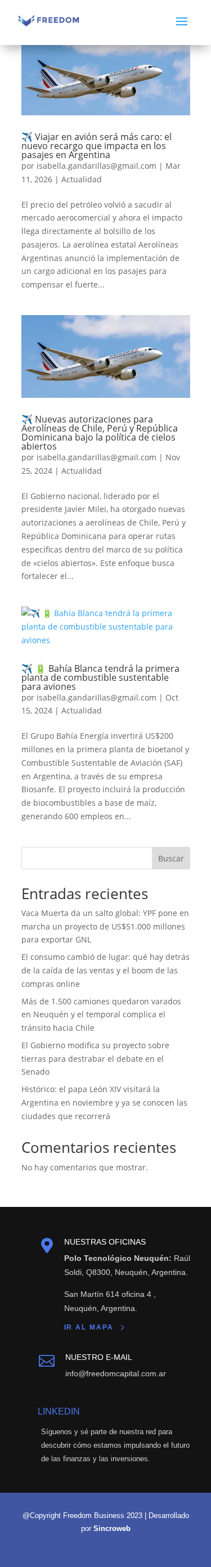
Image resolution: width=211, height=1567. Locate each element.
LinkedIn (59, 1411)
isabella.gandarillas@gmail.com (96, 165)
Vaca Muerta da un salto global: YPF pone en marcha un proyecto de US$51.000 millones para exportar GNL (105, 926)
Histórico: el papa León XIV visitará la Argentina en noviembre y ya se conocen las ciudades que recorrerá (104, 1102)
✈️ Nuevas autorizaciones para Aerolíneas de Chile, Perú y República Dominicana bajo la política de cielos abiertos (99, 432)
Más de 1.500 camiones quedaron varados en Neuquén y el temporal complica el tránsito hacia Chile (101, 1015)
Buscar (171, 858)
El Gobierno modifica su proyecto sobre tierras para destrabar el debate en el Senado (95, 1058)
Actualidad (81, 179)
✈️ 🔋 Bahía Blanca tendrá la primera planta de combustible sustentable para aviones (100, 677)
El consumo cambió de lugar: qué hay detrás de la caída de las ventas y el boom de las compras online (105, 970)
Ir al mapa (89, 1327)
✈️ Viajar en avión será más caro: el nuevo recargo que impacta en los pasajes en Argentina (96, 146)
